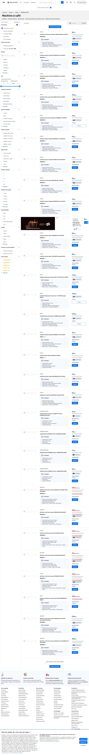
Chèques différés (4, 691)
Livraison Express (39, 699)
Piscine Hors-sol (22, 702)
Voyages (38, 710)
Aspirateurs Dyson (22, 713)
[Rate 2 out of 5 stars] (4, 259)
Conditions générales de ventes (77, 690)
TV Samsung (3, 702)
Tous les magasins (57, 708)
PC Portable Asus (4, 699)
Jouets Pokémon (22, 708)
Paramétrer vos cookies (58, 714)
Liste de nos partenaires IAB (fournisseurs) (49, 741)
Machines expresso (12, 18)
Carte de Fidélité (39, 691)
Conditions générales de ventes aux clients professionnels (78, 697)
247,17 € (82, 576)
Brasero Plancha (22, 690)
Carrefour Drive (39, 693)
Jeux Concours (39, 717)
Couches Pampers (22, 699)
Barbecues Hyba (22, 695)
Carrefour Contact (57, 697)
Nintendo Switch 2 (5, 706)
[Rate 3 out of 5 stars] (5, 259)
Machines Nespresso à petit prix (52, 18)
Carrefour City (57, 693)
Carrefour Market (57, 691)
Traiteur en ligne (39, 701)
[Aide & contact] (67, 2)
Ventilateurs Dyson (5, 701)
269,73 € (82, 533)
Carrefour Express (57, 695)
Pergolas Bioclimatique (23, 693)
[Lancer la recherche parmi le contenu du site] (62, 2)
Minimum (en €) (4, 80)
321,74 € (82, 490)
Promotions (26, 23)
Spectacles (38, 708)
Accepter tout (83, 739)
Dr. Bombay (3, 693)
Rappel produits (74, 720)
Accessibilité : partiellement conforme (79, 705)
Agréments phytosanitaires (77, 716)
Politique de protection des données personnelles (61, 717)
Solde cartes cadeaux (40, 721)
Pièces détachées (75, 718)
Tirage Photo (39, 712)
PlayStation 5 (4, 708)
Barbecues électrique (5, 712)
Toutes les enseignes (58, 706)
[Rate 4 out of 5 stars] (6, 259)
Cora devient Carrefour (58, 704)
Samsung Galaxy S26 (5, 715)
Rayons (11, 12)
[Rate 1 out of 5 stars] (3, 259)
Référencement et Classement (77, 703)
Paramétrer (83, 745)
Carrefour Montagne (58, 699)
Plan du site (73, 708)
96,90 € (81, 555)
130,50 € (82, 235)
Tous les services (39, 719)
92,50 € (81, 256)
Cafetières (4, 18)
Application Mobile (40, 690)
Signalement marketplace (76, 706)
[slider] (1, 86)
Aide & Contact (74, 725)
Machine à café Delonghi (24, 715)
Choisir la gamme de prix (6, 79)
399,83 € (82, 641)
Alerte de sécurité (75, 714)
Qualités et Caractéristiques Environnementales (77, 722)
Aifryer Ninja (21, 701)
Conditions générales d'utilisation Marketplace (78, 692)
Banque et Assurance (40, 704)
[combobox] (51, 2)
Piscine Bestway (22, 706)
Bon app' (55, 701)
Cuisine (16, 12)
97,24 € (81, 34)
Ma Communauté (39, 715)
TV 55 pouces (21, 704)
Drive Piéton (38, 697)
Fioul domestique (39, 702)
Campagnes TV (74, 727)
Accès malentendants (75, 728)
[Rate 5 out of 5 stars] (7, 259)
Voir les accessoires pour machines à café (34, 18)
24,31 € (81, 355)
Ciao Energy (3, 695)
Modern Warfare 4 (4, 697)
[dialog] (44, 742)
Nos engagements (75, 713)
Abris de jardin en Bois (23, 710)
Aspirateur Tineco (4, 704)
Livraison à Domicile (40, 695)
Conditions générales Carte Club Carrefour (78, 700)
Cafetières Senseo (4, 713)
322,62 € (82, 618)
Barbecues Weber (22, 691)
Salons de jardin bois (23, 697)
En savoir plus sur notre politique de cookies (12, 752)
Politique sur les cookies (59, 713)
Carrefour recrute (40, 713)
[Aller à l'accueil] (4, 2)
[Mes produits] (70, 2)
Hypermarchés (57, 690)
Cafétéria (56, 702)
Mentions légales (74, 695)
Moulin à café (21, 18)
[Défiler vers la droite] (85, 223)
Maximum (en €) (14, 80)
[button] (20, 2)
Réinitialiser (17, 22)
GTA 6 (2, 710)
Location (38, 706)
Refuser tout (83, 742)
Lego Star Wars (22, 712)
